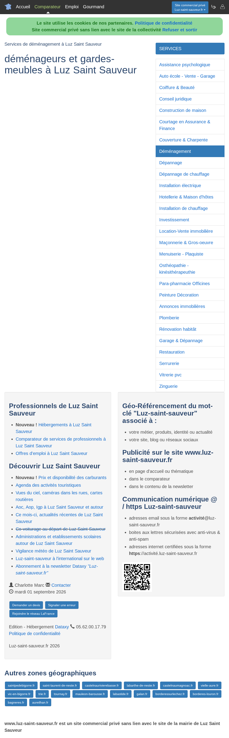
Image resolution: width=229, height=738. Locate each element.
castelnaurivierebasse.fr (102, 685)
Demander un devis (26, 605)
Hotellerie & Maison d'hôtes (186, 196)
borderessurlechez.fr (170, 694)
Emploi (71, 6)
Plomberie (169, 317)
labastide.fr (121, 694)
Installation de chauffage (183, 208)
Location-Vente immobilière (186, 231)
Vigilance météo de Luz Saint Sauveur (53, 550)
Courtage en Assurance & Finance (184, 125)
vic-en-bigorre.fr (19, 694)
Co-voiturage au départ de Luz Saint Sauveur (61, 529)
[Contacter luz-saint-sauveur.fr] (222, 6)
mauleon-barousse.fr (90, 694)
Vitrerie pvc (170, 374)
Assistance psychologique (184, 64)
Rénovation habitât (177, 329)
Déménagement (175, 151)
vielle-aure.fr (209, 685)
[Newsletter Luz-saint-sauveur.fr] (213, 6)
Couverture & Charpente (183, 139)
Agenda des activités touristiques (48, 485)
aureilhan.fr (40, 702)
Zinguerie (168, 386)
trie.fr (42, 694)
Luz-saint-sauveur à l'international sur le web (60, 558)
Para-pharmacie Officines (184, 283)
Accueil (23, 6)
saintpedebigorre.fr (21, 685)
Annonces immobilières (182, 306)
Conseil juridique (175, 98)
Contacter (61, 585)
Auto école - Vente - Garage (187, 76)
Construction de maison (182, 110)
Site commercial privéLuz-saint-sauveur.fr (190, 7)
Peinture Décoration (179, 294)
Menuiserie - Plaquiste (181, 254)
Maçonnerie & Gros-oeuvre (186, 242)
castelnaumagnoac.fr (178, 685)
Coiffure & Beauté (177, 87)
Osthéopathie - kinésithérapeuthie (177, 269)
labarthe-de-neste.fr (141, 685)
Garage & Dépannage (181, 340)
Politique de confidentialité (163, 23)
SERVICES (170, 48)
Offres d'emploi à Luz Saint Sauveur (51, 453)
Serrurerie (169, 363)
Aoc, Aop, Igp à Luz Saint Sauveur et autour (59, 507)
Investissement (174, 219)
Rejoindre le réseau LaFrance (33, 613)
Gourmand (93, 6)
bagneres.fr (16, 702)
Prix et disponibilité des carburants (72, 477)
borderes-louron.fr (205, 694)
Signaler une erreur (62, 605)
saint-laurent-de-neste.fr (60, 685)
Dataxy (62, 626)
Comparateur (47, 6)
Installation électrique (180, 185)
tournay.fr (60, 694)
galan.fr (142, 694)
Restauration (171, 352)
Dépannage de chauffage (184, 174)
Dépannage (170, 162)
